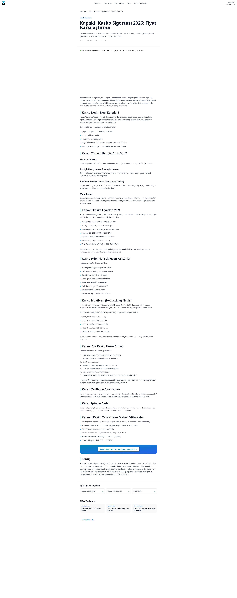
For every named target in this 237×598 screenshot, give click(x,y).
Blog (129, 3)
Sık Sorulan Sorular (140, 3)
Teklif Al (97, 3)
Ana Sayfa (83, 11)
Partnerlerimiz (120, 3)
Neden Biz (108, 3)
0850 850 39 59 (230, 4)
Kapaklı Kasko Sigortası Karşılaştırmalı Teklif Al (118, 449)
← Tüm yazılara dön (87, 520)
